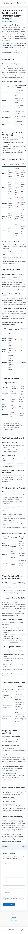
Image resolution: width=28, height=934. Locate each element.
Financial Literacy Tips (11, 3)
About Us (14, 917)
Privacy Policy (14, 920)
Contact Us (14, 919)
